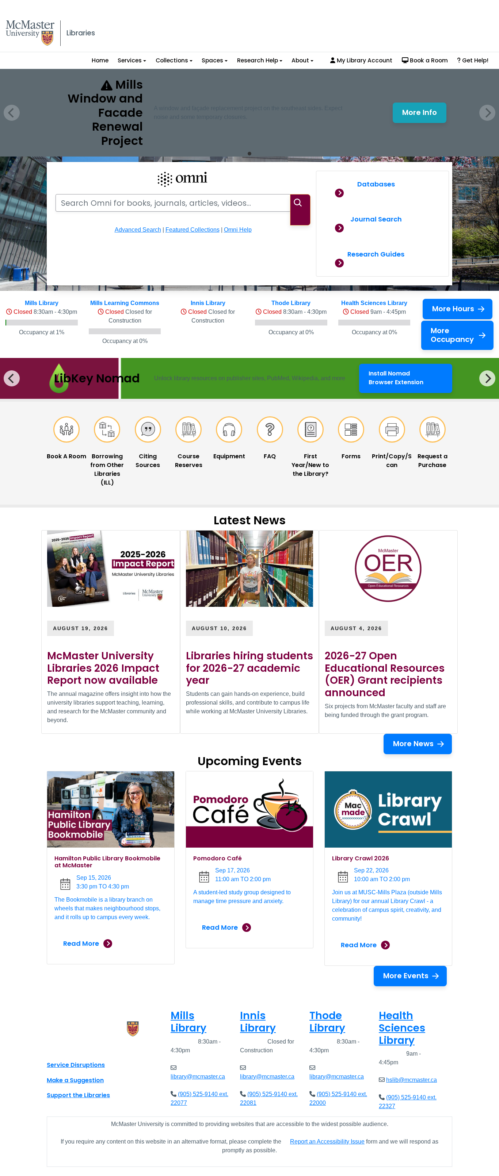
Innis (258, 1022)
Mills (188, 1022)
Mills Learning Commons (124, 303)
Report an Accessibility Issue (327, 1141)
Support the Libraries (78, 1095)
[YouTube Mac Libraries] (80, 1048)
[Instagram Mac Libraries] (71, 1048)
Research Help (257, 60)
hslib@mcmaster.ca (411, 1080)
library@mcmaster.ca (198, 1076)
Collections (172, 60)
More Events (405, 976)
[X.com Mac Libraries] (61, 1048)
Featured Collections (192, 230)
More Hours (453, 309)
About (300, 60)
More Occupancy (452, 334)
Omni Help (238, 230)
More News (413, 744)
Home (100, 60)
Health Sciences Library (374, 303)
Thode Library (291, 303)
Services (130, 60)
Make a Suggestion (75, 1080)
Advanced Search (138, 230)
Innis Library (208, 303)
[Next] (487, 378)
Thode (327, 1022)
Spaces (212, 60)
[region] (249, 378)
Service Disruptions (76, 1065)
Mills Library (41, 303)
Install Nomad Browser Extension (409, 377)
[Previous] (12, 378)
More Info (424, 114)
